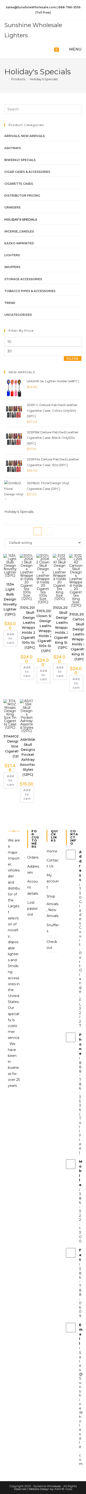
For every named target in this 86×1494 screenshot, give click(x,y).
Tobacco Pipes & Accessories (29, 291)
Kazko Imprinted (19, 243)
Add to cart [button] (10, 638)
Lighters (12, 255)
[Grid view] (38, 531)
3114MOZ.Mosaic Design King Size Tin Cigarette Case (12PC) (17, 746)
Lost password (32, 908)
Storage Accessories (23, 279)
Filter (73, 358)
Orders (32, 857)
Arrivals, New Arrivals (24, 136)
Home (52, 851)
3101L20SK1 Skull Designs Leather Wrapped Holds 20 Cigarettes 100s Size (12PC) (30, 627)
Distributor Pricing (22, 195)
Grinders (12, 207)
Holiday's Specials (44, 79)
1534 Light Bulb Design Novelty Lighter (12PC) (10, 599)
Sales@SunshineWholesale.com (81, 1408)
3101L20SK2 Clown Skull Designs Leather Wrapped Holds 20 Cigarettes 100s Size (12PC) (46, 631)
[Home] (5, 79)
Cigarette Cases (18, 183)
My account (53, 881)
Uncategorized (18, 315)
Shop (51, 896)
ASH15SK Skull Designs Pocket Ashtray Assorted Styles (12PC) (28, 757)
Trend (9, 303)
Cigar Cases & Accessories (27, 172)
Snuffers (12, 267)
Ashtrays (12, 148)
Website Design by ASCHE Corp (50, 1489)
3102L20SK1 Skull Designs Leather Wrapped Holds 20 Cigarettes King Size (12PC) (63, 627)
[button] (24, 565)
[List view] (48, 531)
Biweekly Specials (20, 160)
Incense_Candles (19, 231)
